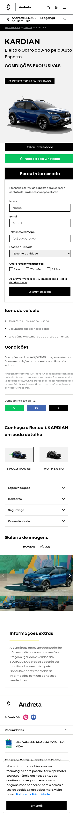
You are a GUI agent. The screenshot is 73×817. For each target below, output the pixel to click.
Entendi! (37, 805)
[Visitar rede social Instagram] (24, 717)
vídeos (45, 546)
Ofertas (28, 27)
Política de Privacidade (33, 794)
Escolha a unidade (20, 246)
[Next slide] (69, 575)
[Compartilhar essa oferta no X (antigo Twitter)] (58, 408)
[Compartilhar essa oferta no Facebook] (36, 408)
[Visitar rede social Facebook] (32, 717)
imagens (29, 546)
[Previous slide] (3, 575)
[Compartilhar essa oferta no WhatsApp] (14, 408)
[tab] (13, 585)
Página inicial (12, 27)
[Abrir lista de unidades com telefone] (49, 7)
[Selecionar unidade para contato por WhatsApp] (57, 7)
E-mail (13, 216)
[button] (7, 603)
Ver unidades (14, 730)
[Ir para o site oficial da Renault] (25, 7)
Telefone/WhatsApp (22, 231)
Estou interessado (40, 291)
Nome (13, 201)
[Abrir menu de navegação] (64, 7)
